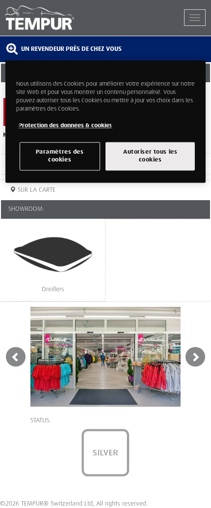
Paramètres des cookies (60, 156)
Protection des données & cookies (65, 125)
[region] (105, 121)
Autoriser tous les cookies (150, 156)
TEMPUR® (55, 17)
